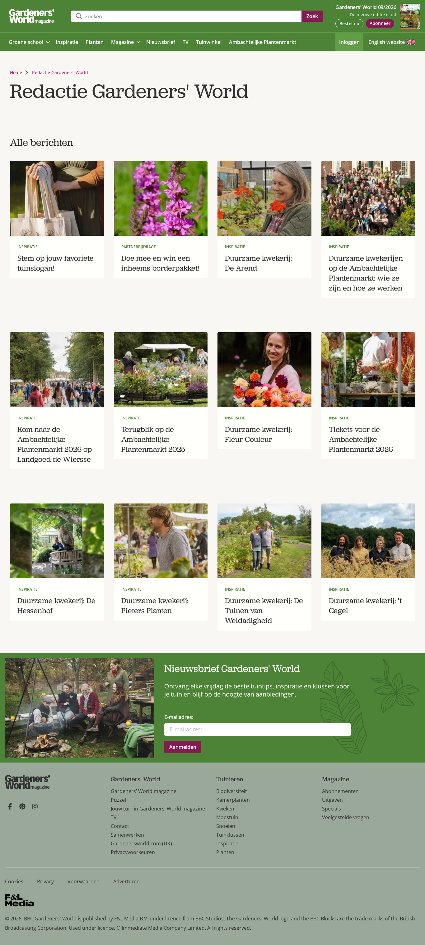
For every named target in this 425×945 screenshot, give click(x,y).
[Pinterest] (22, 806)
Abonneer (380, 23)
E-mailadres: (178, 717)
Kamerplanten (233, 799)
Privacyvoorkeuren (133, 852)
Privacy (45, 881)
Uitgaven (332, 799)
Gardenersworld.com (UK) (141, 843)
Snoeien (225, 826)
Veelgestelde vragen (345, 817)
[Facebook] (10, 806)
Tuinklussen (230, 834)
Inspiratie (227, 843)
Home (16, 72)
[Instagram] (35, 806)
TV (114, 817)
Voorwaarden (84, 881)
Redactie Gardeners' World (60, 72)
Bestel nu (349, 23)
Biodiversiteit (231, 791)
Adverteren (126, 881)
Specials (331, 808)
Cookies (14, 881)
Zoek (312, 16)
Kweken (225, 808)
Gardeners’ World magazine (143, 791)
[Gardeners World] (33, 16)
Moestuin (227, 817)
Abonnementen (340, 791)
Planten (225, 852)
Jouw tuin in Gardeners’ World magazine (158, 808)
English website (386, 42)
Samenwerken (127, 834)
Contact (120, 826)
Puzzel (118, 799)
